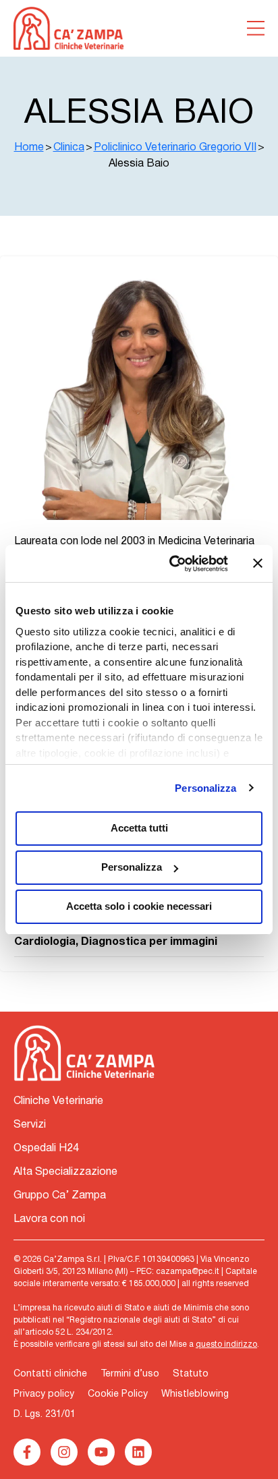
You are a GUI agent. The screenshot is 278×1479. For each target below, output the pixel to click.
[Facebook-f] (26, 1452)
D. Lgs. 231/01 (44, 1414)
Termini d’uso (130, 1374)
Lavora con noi (49, 1219)
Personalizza (205, 788)
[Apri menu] (256, 28)
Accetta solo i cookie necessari (139, 906)
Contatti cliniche (50, 1374)
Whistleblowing (195, 1394)
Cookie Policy (118, 1394)
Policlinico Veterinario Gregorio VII (175, 147)
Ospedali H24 (46, 1148)
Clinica (68, 147)
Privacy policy (43, 1394)
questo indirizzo (226, 1344)
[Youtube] (101, 1452)
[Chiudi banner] (257, 563)
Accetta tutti (139, 828)
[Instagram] (64, 1452)
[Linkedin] (138, 1452)
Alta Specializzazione (65, 1172)
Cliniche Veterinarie (58, 1101)
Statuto (190, 1374)
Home (29, 147)
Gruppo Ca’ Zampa (59, 1195)
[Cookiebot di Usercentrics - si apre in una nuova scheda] (172, 564)
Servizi (29, 1125)
